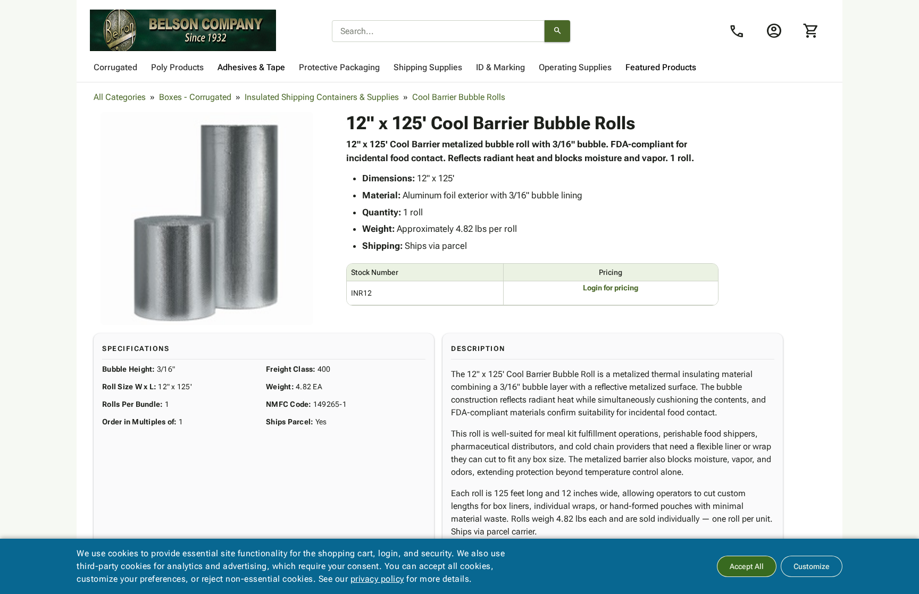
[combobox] (438, 31)
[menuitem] (115, 67)
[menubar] (459, 67)
